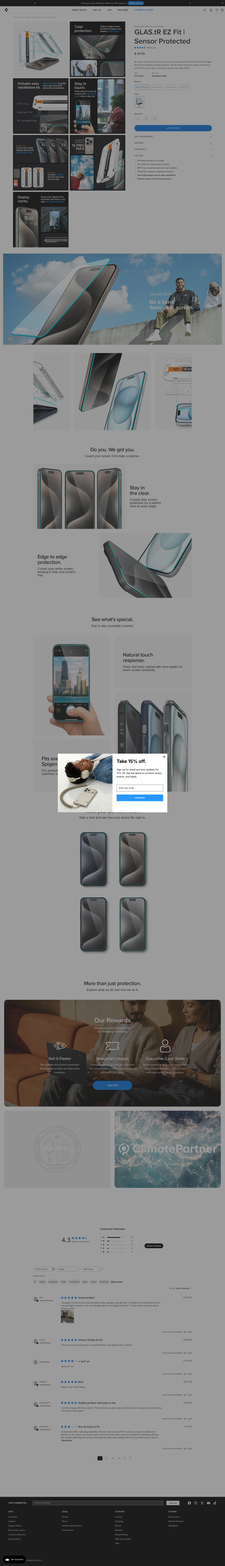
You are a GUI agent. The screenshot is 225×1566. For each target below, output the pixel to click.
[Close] (164, 757)
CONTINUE (140, 798)
